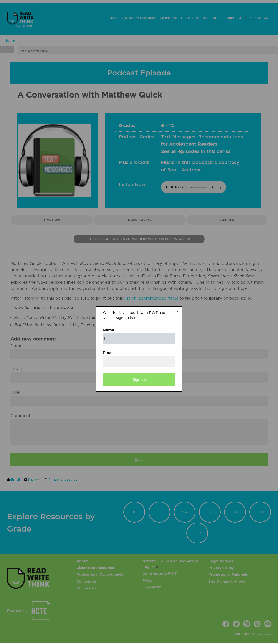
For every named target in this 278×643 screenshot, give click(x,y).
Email (108, 353)
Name (108, 330)
